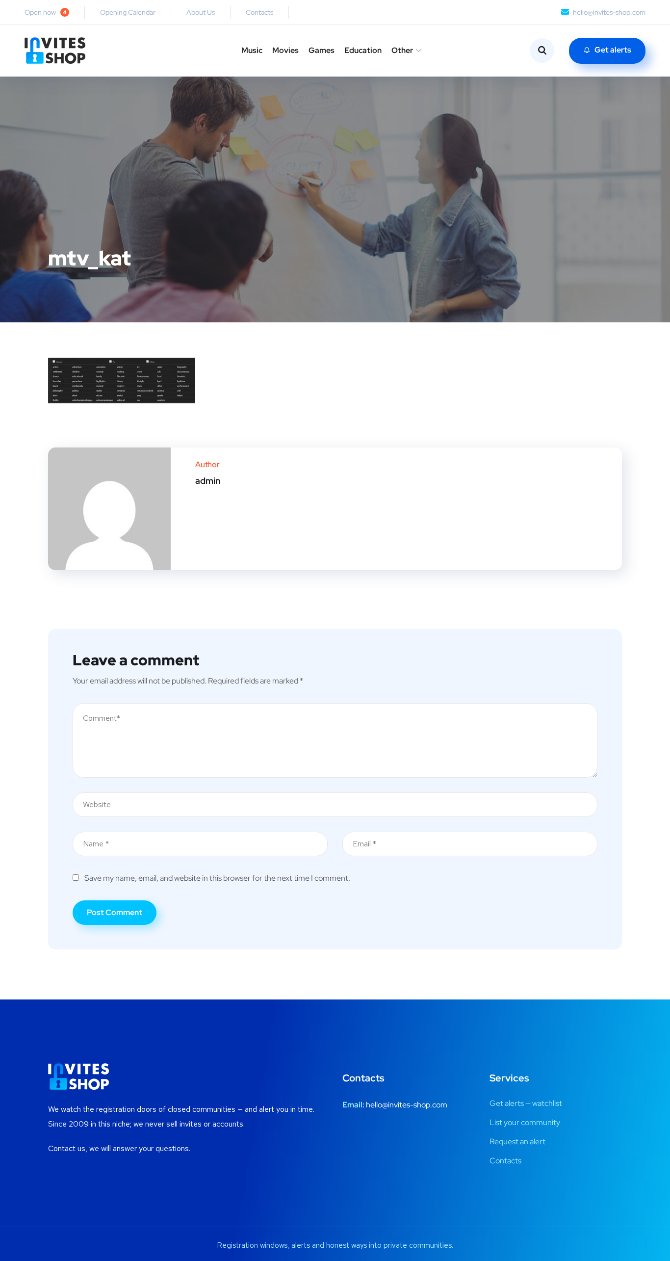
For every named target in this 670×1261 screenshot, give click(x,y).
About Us (200, 12)
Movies (285, 50)
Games (322, 50)
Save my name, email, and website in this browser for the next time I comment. (217, 878)
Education (363, 50)
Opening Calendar (127, 12)
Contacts (259, 12)
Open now (46, 12)
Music (251, 50)
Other (402, 50)
